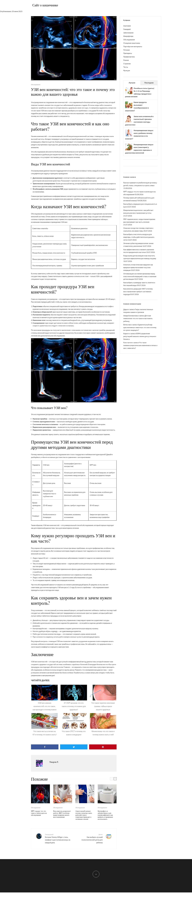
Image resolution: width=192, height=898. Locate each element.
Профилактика (129, 57)
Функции (126, 70)
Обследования (35, 84)
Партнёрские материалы (132, 46)
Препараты (127, 53)
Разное (126, 60)
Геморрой (127, 29)
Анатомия (127, 26)
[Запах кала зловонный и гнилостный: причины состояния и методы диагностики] (128, 122)
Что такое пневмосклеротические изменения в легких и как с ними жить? (140, 345)
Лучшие (132, 83)
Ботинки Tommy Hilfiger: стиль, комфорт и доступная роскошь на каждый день (57, 839)
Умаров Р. (54, 761)
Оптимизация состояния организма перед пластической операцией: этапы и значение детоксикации (139, 276)
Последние (149, 83)
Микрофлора (128, 36)
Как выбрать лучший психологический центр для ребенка (92, 839)
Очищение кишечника (131, 43)
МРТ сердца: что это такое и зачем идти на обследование (39, 813)
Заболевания (128, 33)
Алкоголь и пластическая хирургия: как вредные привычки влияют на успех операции (138, 267)
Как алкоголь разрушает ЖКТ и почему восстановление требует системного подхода (138, 291)
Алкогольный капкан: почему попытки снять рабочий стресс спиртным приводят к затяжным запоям (83, 815)
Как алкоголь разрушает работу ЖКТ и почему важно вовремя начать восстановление (62, 814)
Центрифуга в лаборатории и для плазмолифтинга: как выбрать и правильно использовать (105, 815)
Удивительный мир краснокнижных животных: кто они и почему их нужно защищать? (139, 327)
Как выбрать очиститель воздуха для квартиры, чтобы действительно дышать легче (138, 237)
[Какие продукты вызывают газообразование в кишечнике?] (128, 108)
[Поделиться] (44, 746)
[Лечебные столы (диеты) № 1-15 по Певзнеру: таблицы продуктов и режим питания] (128, 94)
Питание (126, 50)
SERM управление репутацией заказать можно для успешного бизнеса (139, 336)
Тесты (125, 67)
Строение (127, 64)
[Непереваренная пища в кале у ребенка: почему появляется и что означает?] (128, 136)
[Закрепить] (103, 746)
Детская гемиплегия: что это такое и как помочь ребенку (138, 318)
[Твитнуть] (74, 746)
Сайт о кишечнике (45, 5)
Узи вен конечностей (39, 136)
